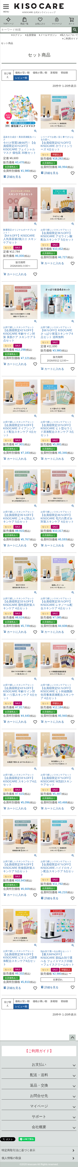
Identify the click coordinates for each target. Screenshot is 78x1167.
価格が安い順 (22, 72)
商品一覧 (24, 24)
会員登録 (31, 35)
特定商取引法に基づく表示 (18, 1150)
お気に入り (40, 24)
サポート (39, 1117)
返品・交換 (39, 1085)
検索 (75, 30)
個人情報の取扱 (11, 1158)
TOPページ (8, 24)
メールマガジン (48, 35)
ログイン (17, 35)
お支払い (39, 1065)
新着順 (54, 72)
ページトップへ (72, 1038)
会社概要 (39, 1127)
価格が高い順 (40, 72)
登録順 (64, 72)
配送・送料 (39, 1075)
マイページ (57, 24)
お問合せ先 (39, 1096)
